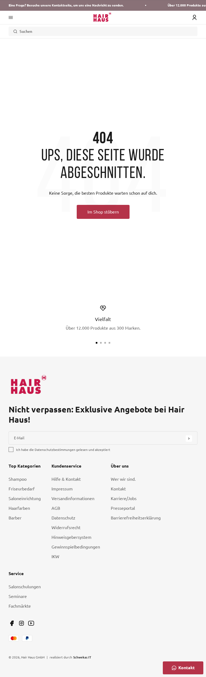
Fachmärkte (20, 606)
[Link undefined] (12, 623)
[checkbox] (11, 449)
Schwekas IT (82, 657)
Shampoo (18, 479)
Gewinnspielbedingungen (76, 546)
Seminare (18, 596)
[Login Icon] (194, 17)
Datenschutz (63, 517)
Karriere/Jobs (124, 498)
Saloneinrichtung (25, 498)
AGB (56, 508)
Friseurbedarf (22, 488)
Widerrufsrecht (66, 527)
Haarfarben (19, 508)
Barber (15, 517)
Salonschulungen (25, 586)
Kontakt (118, 488)
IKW (55, 556)
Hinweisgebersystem (71, 537)
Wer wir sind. (123, 479)
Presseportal (123, 508)
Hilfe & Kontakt (66, 479)
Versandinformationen (73, 498)
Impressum (62, 488)
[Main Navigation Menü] (11, 17)
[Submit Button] (189, 438)
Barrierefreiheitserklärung (136, 517)
